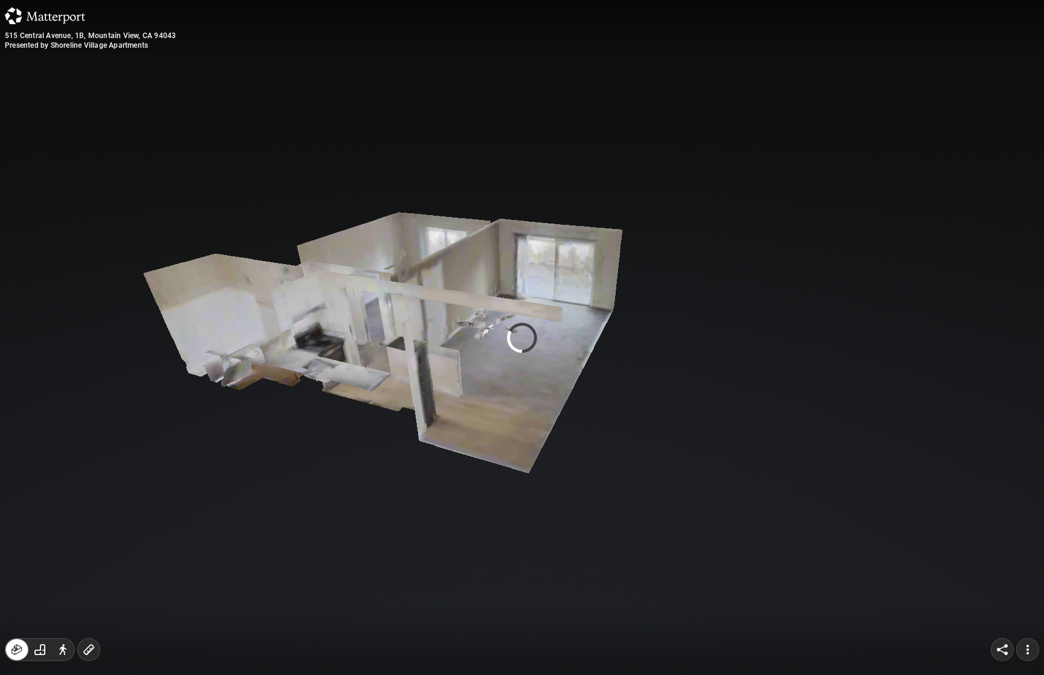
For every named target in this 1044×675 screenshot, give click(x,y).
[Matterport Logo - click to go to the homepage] (45, 16)
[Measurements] (88, 649)
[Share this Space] (1002, 649)
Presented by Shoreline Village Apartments (76, 45)
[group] (40, 649)
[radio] (16, 649)
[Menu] (1027, 649)
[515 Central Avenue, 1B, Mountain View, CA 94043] (522, 337)
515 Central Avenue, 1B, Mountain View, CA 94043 (90, 35)
